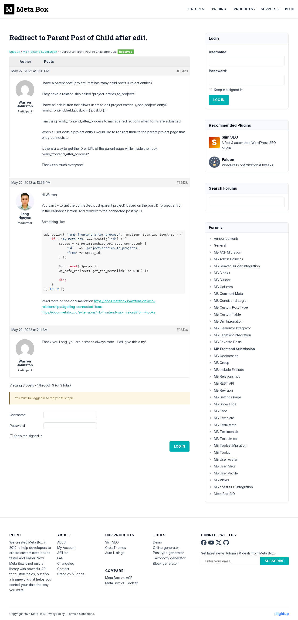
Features (195, 9)
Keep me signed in (28, 436)
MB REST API (224, 383)
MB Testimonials (226, 432)
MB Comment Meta (228, 294)
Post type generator (168, 553)
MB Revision (223, 390)
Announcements (226, 238)
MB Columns (223, 287)
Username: (18, 415)
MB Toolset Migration (230, 445)
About (61, 542)
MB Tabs (220, 411)
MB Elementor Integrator (232, 328)
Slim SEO (112, 542)
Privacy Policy (55, 614)
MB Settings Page (227, 397)
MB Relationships (227, 376)
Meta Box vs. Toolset (121, 583)
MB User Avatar (225, 459)
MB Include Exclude (229, 370)
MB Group (221, 363)
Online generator (166, 548)
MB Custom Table (227, 314)
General (220, 245)
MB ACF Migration (227, 252)
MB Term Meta (225, 425)
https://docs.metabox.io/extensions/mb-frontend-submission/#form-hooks (98, 312)
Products (243, 9)
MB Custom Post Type (231, 307)
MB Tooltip (222, 452)
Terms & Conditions (80, 614)
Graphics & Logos (70, 574)
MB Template (224, 418)
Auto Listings (114, 553)
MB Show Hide (225, 404)
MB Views (221, 480)
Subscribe (274, 561)
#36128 (182, 183)
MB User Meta (225, 466)
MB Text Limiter (225, 439)
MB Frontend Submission (40, 51)
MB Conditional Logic (230, 301)
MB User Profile (226, 473)
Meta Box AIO (224, 494)
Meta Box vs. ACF (118, 578)
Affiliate (62, 553)
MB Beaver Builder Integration (237, 266)
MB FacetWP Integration (232, 335)
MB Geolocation (226, 356)
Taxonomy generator (169, 558)
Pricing (219, 9)
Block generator (165, 563)
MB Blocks (222, 273)
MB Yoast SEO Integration (233, 487)
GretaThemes (115, 548)
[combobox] (247, 202)
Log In (179, 446)
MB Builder (222, 280)
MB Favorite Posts (228, 342)
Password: (18, 426)
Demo (157, 542)
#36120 (182, 71)
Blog (289, 9)
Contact (63, 569)
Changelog (65, 563)
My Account (66, 548)
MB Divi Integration (228, 321)
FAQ (60, 558)
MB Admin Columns (228, 259)
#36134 (182, 330)
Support (269, 9)
